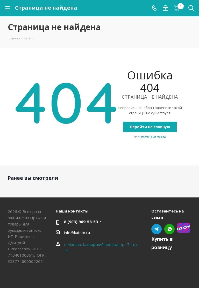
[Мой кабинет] (165, 8)
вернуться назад (153, 136)
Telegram (156, 229)
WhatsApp (169, 229)
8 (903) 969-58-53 (81, 221)
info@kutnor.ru (77, 232)
